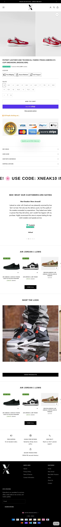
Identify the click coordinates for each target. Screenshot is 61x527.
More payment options (30, 111)
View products (30, 374)
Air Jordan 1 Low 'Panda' (30, 276)
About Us (50, 480)
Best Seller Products (53, 474)
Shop (49, 477)
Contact (50, 483)
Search (25, 469)
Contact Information (29, 477)
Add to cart (30, 101)
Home (49, 469)
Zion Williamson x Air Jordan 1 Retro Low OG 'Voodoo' (50, 274)
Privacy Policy (27, 472)
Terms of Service (28, 474)
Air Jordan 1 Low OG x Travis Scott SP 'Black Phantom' (11, 277)
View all (30, 287)
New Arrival (51, 472)
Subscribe (9, 506)
